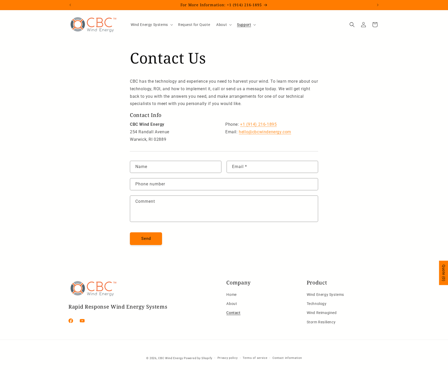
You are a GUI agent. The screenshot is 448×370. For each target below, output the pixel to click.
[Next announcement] (377, 5)
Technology (317, 304)
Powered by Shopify (198, 358)
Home (231, 294)
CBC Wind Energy (170, 358)
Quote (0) (444, 272)
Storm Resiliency (321, 322)
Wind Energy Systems (325, 294)
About (231, 304)
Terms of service (255, 358)
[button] (151, 24)
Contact (233, 313)
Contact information (287, 358)
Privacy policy (228, 358)
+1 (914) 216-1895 (258, 124)
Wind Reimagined (322, 313)
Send (146, 238)
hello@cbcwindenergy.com (265, 131)
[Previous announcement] (70, 5)
